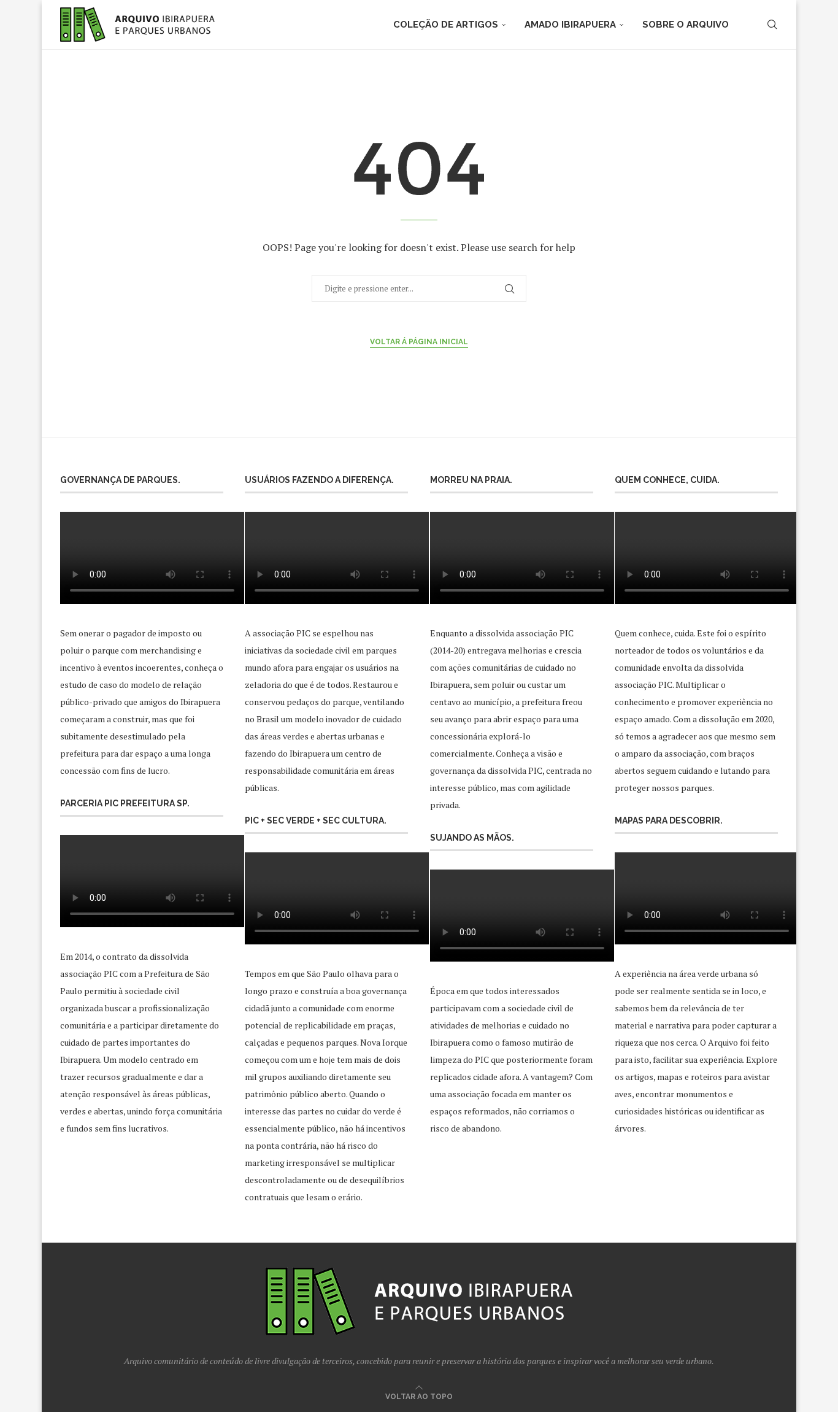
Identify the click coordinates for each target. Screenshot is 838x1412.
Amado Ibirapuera (570, 24)
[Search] (772, 24)
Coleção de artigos (445, 24)
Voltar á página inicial (419, 342)
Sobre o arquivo (685, 24)
